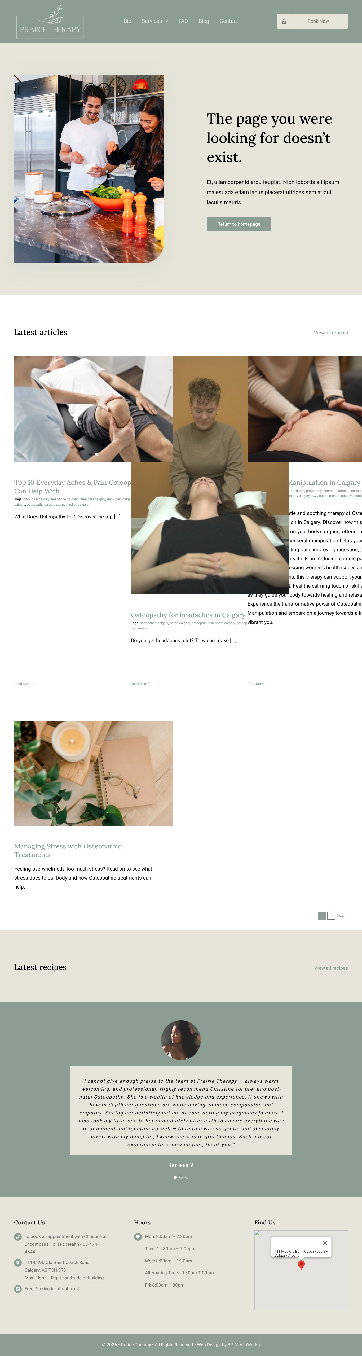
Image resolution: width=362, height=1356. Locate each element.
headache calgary (64, 499)
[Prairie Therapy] (49, 5)
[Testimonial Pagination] (175, 1177)
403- (84, 1244)
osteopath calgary (221, 622)
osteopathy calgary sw (43, 504)
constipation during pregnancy (299, 490)
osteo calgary (180, 622)
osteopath (199, 622)
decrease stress (335, 490)
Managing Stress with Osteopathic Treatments (94, 768)
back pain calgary (36, 499)
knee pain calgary (92, 499)
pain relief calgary (75, 504)
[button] (301, 1265)
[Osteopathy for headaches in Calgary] (210, 475)
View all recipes (331, 968)
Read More (22, 683)
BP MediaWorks (244, 1344)
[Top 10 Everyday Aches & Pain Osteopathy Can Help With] (93, 409)
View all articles (331, 332)
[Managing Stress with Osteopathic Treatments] (93, 773)
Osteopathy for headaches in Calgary (210, 470)
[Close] (325, 1243)
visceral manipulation (332, 495)
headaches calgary (154, 622)
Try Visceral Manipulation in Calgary (327, 404)
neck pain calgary (120, 499)
